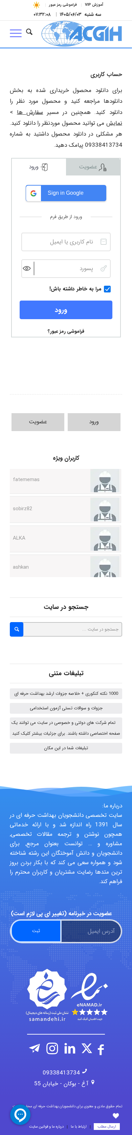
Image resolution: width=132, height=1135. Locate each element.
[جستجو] (29, 33)
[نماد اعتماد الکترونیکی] (66, 995)
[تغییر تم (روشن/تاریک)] (36, 5)
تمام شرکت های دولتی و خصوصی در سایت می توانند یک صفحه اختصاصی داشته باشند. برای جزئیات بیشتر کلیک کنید (66, 728)
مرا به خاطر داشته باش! (75, 289)
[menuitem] (94, 5)
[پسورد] (103, 268)
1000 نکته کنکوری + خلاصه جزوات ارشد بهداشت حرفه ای (66, 693)
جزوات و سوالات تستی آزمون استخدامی (66, 708)
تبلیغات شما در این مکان (66, 748)
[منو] (18, 33)
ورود (34, 166)
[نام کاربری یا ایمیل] (103, 241)
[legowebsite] (77, 33)
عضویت (89, 166)
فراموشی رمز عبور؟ (66, 331)
